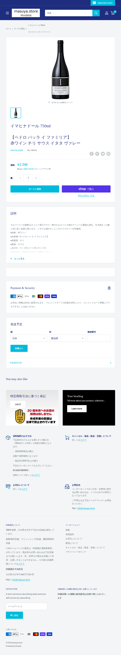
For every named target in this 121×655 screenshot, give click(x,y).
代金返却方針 (16, 362)
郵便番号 (92, 332)
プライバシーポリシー (76, 551)
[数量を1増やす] (36, 178)
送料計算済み (29, 169)
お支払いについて (74, 538)
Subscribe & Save (105, 3)
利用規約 (70, 534)
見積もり (19, 348)
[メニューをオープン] (7, 13)
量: (11, 178)
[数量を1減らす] (20, 178)
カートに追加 (35, 189)
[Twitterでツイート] (103, 154)
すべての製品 (19, 29)
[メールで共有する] (108, 154)
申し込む (14, 615)
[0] (113, 13)
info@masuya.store (21, 579)
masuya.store (16, 150)
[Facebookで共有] (92, 154)
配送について (72, 543)
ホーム (8, 29)
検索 (68, 530)
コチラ (37, 475)
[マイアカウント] (106, 13)
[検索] (96, 13)
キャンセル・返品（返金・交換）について (85, 547)
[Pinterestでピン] (97, 154)
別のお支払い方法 (86, 195)
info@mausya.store (86, 508)
